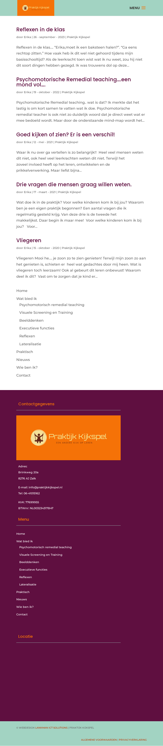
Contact (23, 375)
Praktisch (24, 352)
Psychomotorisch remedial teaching (51, 305)
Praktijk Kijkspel (78, 37)
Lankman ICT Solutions (51, 727)
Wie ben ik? (27, 367)
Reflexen (27, 336)
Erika (27, 37)
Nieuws (23, 360)
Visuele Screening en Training (46, 312)
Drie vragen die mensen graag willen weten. (74, 184)
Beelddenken (31, 320)
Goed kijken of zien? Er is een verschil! (65, 134)
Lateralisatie (30, 344)
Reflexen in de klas (40, 29)
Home (21, 291)
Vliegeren (28, 240)
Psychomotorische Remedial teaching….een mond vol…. (73, 82)
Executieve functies (36, 328)
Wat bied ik (26, 298)
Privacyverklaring (133, 739)
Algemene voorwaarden (99, 739)
